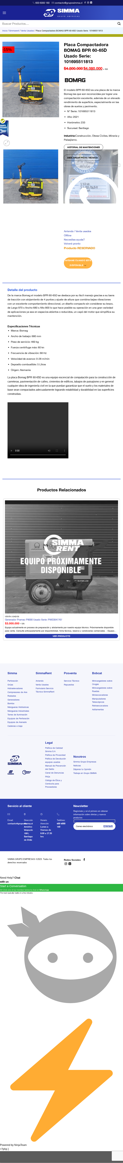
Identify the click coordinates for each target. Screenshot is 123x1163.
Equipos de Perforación (18, 718)
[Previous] (4, 207)
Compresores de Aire (17, 692)
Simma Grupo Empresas (84, 762)
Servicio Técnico (71, 681)
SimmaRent (44, 673)
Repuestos (69, 684)
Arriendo (39, 681)
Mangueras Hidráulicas (18, 707)
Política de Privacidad (55, 755)
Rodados (12, 696)
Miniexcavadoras (100, 695)
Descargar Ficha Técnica (82, 157)
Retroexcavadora (100, 705)
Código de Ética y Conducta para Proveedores (53, 783)
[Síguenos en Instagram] (88, 3)
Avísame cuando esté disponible (78, 263)
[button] (4, 13)
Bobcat (97, 673)
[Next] (14, 141)
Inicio (4, 30)
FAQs (47, 776)
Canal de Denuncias (54, 773)
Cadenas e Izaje (15, 726)
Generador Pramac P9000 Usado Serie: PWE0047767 (33, 619)
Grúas (10, 684)
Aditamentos (98, 709)
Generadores (14, 700)
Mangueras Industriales (18, 711)
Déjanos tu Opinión (82, 769)
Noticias (77, 765)
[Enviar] (119, 24)
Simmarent (14, 30)
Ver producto (61, 636)
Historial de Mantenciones (83, 147)
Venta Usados (27, 30)
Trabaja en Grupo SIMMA (85, 773)
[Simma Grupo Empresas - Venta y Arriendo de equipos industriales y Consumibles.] (61, 12)
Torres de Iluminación (17, 714)
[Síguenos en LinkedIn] (91, 3)
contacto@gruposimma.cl (68, 2)
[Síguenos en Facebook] (85, 3)
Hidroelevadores (15, 688)
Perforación (13, 681)
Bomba (11, 703)
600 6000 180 (42, 2)
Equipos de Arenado (17, 722)
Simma (12, 673)
